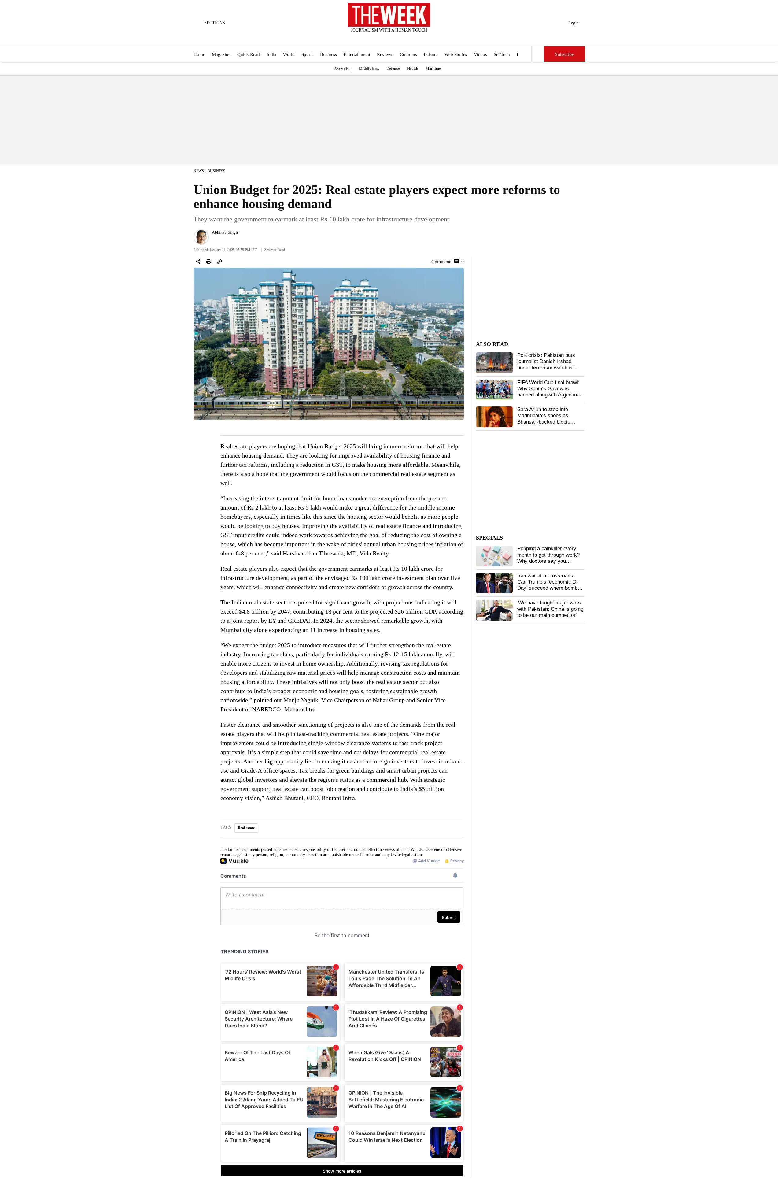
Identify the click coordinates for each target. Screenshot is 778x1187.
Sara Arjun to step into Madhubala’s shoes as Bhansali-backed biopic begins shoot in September (547, 418)
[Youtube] (394, 38)
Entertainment (357, 54)
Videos (480, 54)
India (271, 54)
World (289, 54)
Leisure (431, 54)
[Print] (208, 261)
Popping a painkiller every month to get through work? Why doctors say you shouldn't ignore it (548, 558)
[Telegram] (414, 38)
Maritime (433, 68)
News (199, 171)
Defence (393, 68)
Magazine (221, 54)
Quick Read (248, 54)
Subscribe (564, 54)
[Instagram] (384, 38)
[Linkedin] (404, 38)
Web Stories (455, 54)
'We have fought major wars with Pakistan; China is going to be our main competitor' (550, 609)
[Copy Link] (219, 261)
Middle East (369, 68)
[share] (198, 261)
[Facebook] (363, 38)
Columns (408, 54)
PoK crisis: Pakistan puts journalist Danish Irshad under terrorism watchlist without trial (546, 364)
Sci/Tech (502, 54)
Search (537, 54)
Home (199, 54)
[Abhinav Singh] (201, 237)
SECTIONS (214, 22)
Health (412, 68)
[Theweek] (389, 15)
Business (328, 54)
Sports (307, 54)
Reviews (385, 54)
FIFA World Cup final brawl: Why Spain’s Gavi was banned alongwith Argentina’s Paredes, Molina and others (550, 392)
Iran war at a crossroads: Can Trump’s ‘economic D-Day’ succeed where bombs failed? (548, 585)
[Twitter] (374, 38)
